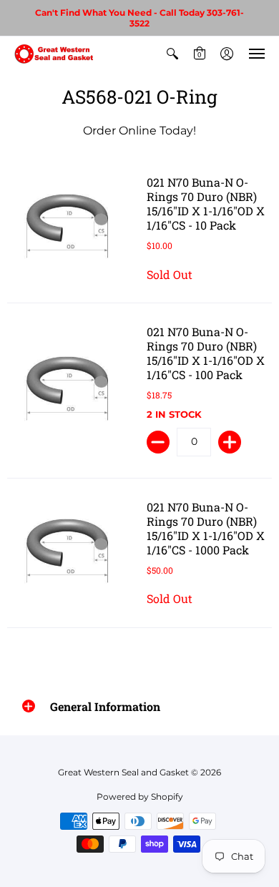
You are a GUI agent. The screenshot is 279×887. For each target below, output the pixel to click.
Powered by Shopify (140, 796)
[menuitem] (172, 53)
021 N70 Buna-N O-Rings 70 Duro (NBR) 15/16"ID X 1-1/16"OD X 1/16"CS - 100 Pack (206, 353)
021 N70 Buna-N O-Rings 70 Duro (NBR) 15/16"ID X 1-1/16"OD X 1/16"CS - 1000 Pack (206, 528)
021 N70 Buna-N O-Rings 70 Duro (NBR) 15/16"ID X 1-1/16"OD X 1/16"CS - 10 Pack (206, 203)
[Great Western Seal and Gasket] (53, 53)
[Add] (229, 442)
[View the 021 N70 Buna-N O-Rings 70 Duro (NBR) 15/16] (69, 228)
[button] (172, 53)
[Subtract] (158, 442)
